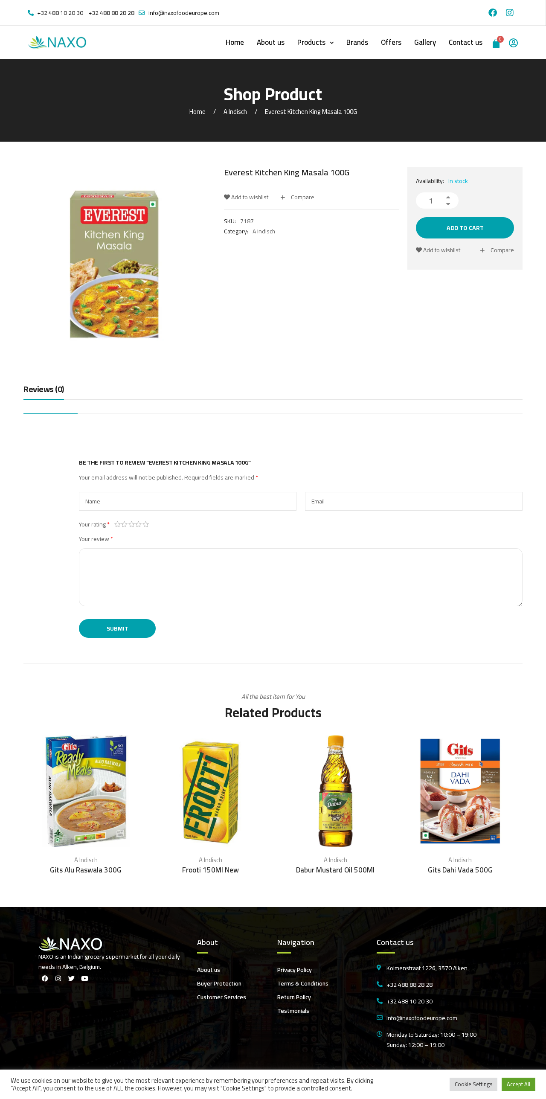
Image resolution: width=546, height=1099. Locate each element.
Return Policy (294, 997)
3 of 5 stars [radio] (131, 524)
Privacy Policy (294, 969)
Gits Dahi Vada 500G (460, 870)
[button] (315, 42)
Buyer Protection (219, 983)
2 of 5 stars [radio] (124, 524)
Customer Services (221, 997)
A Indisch (235, 111)
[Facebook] (492, 12)
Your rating (94, 524)
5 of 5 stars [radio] (145, 524)
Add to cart (465, 227)
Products (311, 42)
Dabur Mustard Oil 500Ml (335, 870)
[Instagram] (509, 12)
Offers (391, 42)
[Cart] (497, 42)
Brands (357, 42)
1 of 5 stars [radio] (117, 524)
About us (271, 42)
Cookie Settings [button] (473, 1084)
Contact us (465, 42)
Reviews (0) (43, 390)
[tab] (43, 391)
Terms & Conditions (302, 983)
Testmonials (293, 1010)
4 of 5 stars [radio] (138, 524)
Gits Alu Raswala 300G (86, 870)
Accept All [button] (518, 1084)
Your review (96, 539)
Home (235, 42)
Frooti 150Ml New (210, 870)
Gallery (425, 42)
